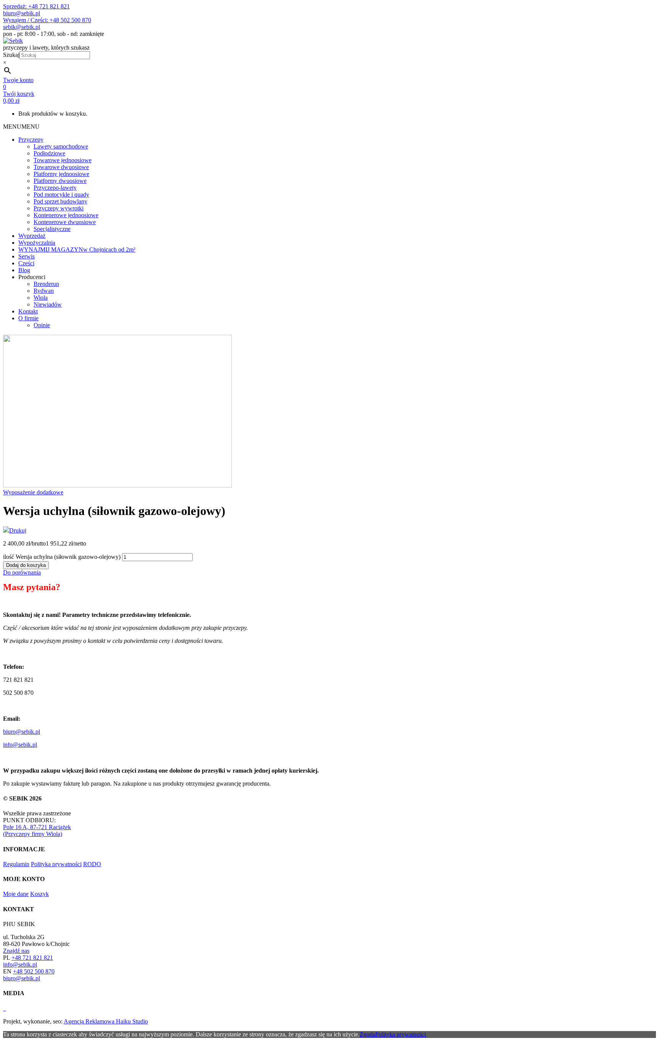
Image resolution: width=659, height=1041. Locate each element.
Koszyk (39, 894)
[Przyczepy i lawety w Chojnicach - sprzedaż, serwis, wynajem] (13, 40)
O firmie (28, 318)
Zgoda (367, 1034)
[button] (21, 126)
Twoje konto (18, 80)
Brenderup (46, 284)
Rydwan (44, 290)
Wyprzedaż (31, 235)
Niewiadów (48, 304)
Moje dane (16, 894)
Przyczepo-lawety (55, 187)
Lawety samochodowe (61, 146)
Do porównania (22, 572)
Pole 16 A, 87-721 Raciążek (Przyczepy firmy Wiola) (37, 830)
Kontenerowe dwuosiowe (65, 222)
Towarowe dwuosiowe (61, 167)
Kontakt (28, 311)
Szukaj (11, 55)
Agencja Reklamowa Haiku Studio (106, 1021)
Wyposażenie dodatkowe (33, 492)
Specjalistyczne (52, 229)
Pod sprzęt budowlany (60, 201)
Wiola (41, 297)
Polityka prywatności (56, 864)
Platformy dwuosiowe (60, 181)
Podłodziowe (49, 153)
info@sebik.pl (20, 744)
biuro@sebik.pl (21, 13)
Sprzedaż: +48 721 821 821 (36, 6)
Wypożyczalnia (36, 242)
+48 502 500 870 (34, 971)
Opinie (42, 325)
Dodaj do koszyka (26, 565)
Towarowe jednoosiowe (63, 160)
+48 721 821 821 (32, 957)
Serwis (26, 256)
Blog (24, 270)
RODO (92, 864)
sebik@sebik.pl (21, 27)
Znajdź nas (16, 950)
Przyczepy (30, 139)
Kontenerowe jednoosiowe (66, 215)
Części (26, 263)
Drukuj (17, 530)
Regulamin (16, 864)
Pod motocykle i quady (61, 194)
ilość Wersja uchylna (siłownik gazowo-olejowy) (62, 557)
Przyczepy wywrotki (59, 208)
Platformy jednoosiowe (61, 174)
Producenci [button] (31, 277)
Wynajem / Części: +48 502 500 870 (47, 20)
